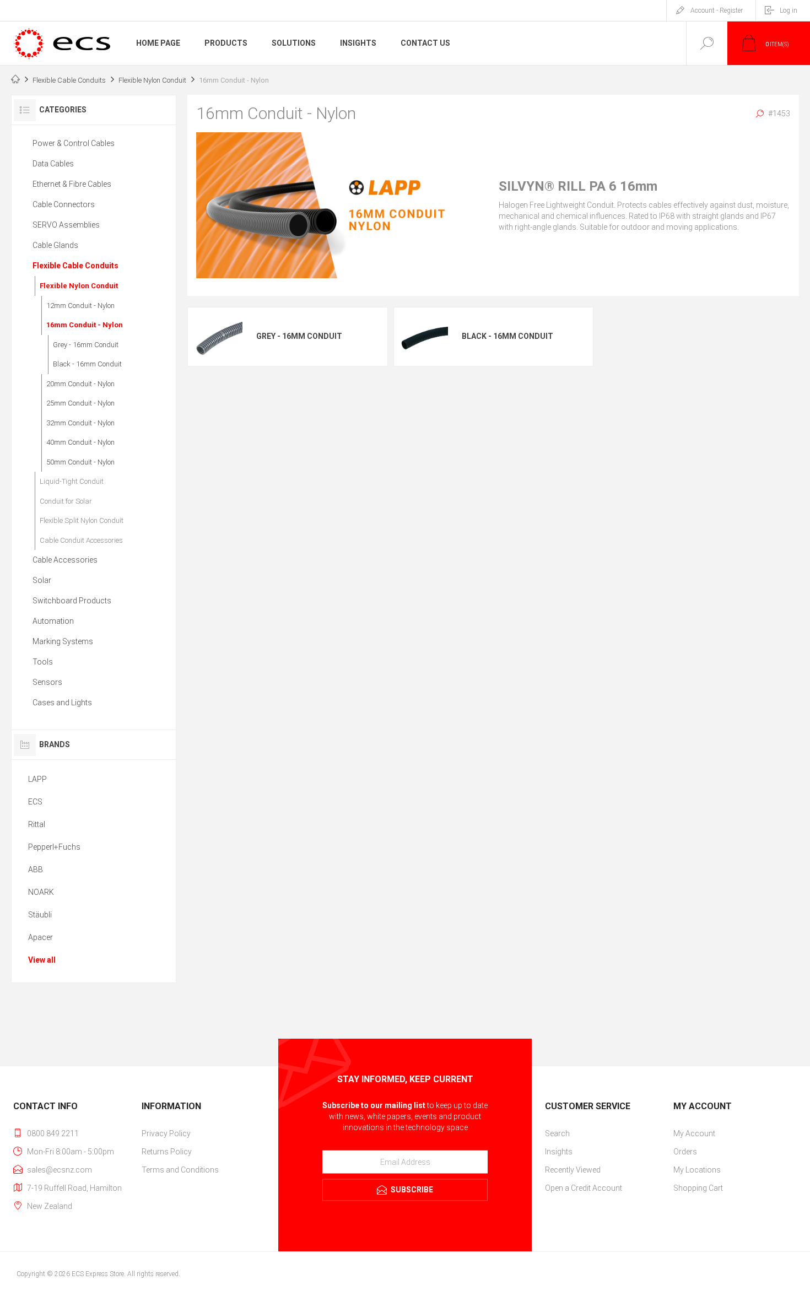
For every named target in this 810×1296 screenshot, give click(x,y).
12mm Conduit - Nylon (80, 305)
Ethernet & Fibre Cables (72, 184)
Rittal (36, 824)
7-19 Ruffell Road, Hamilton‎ (74, 1188)
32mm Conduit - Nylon (80, 423)
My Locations (697, 1169)
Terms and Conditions (180, 1169)
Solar (42, 580)
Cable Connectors (64, 204)
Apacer (40, 937)
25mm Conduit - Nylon (80, 403)
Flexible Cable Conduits (75, 265)
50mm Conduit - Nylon (80, 462)
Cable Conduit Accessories (81, 540)
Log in (788, 10)
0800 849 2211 (53, 1133)
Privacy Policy (166, 1133)
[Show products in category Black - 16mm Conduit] (424, 336)
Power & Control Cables (74, 143)
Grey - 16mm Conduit (299, 336)
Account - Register (716, 10)
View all (42, 959)
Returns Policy (167, 1151)
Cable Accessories (65, 559)
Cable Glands (55, 245)
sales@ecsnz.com (59, 1169)
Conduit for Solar (66, 501)
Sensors (47, 682)
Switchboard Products (72, 600)
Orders (685, 1151)
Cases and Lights (62, 702)
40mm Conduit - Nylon (80, 442)
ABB (35, 869)
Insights (559, 1151)
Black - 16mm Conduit (507, 336)
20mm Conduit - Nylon (80, 384)
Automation (53, 621)
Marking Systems (63, 641)
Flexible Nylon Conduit (79, 286)
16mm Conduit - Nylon (84, 325)
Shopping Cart (698, 1188)
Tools (43, 661)
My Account (694, 1133)
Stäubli (40, 914)
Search (557, 1133)
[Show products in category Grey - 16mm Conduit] (217, 336)
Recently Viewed (573, 1169)
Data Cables (53, 163)
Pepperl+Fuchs (54, 847)
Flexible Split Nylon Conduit (81, 520)
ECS (35, 801)
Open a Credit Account (583, 1188)
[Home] (15, 80)
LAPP (37, 779)
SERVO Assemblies (66, 224)
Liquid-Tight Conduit (72, 481)
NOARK (41, 892)
